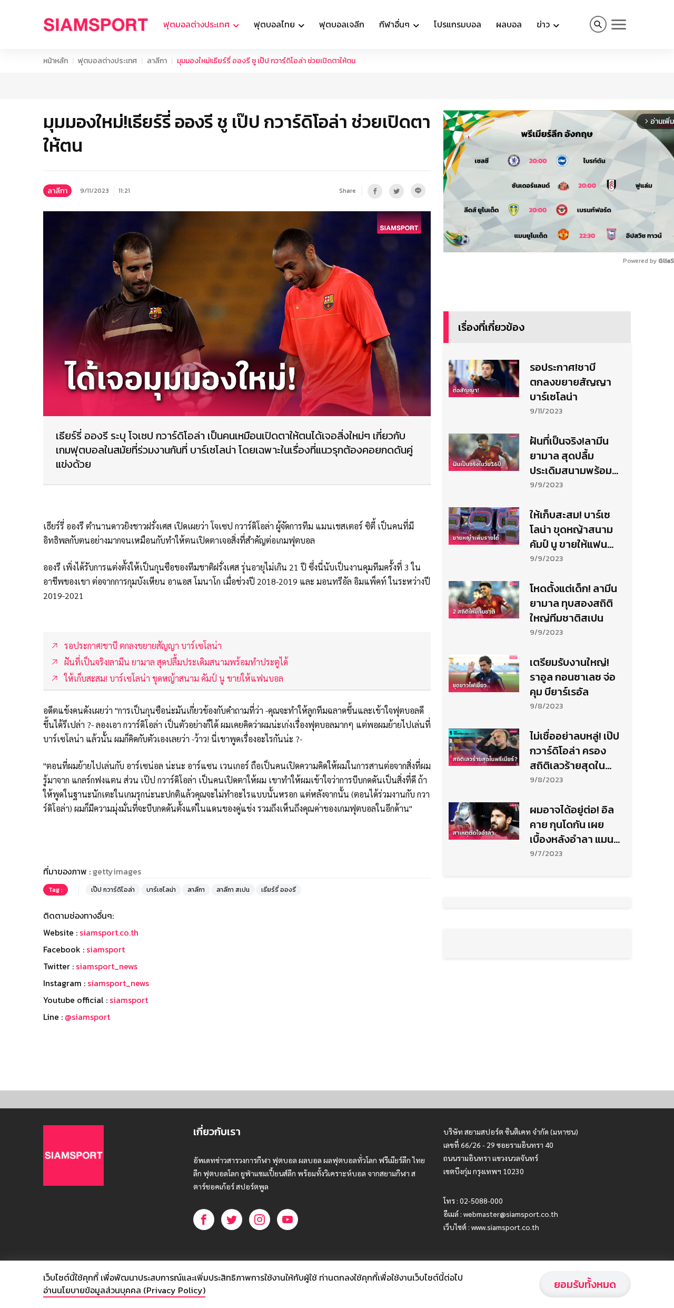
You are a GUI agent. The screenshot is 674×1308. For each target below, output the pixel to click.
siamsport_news (106, 966)
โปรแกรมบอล (457, 24)
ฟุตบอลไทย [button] (275, 24)
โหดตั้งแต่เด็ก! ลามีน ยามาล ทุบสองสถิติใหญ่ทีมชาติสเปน (573, 603)
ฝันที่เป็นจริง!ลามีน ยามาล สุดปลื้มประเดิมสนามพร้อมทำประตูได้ (571, 456)
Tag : (55, 889)
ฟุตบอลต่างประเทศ (107, 60)
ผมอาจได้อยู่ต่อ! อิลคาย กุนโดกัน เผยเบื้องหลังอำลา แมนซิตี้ (572, 824)
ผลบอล (509, 24)
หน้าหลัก (55, 60)
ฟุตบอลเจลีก (341, 24)
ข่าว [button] (544, 24)
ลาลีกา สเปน (233, 889)
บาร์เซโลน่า (161, 889)
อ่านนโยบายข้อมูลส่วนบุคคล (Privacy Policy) (124, 1290)
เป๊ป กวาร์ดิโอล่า (113, 889)
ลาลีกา (157, 60)
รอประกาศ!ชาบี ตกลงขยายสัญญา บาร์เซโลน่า (570, 382)
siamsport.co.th (109, 932)
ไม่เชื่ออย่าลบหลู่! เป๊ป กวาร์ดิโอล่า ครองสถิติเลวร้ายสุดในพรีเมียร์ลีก (574, 751)
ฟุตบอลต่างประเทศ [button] (197, 24)
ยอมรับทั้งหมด (585, 1284)
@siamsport (87, 1016)
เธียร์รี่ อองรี (278, 889)
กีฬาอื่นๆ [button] (395, 24)
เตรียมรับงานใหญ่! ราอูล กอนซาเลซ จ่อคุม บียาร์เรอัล (573, 677)
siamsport (105, 949)
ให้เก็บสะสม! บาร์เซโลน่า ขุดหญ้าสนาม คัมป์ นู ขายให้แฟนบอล (571, 529)
